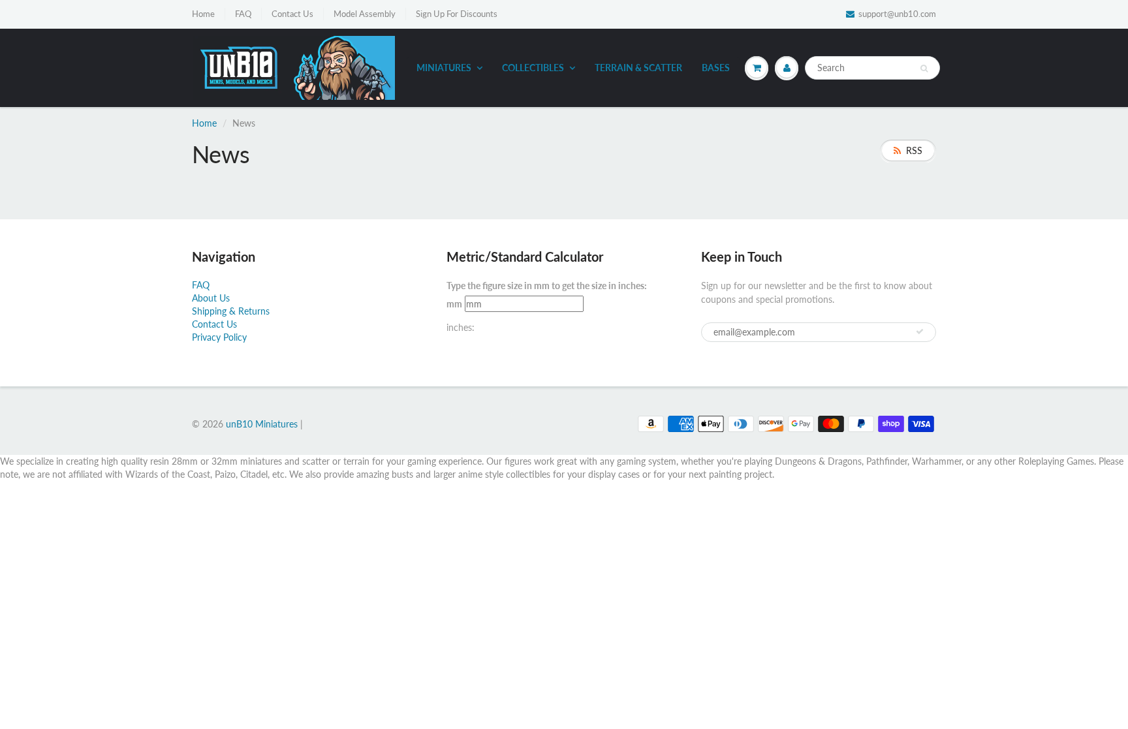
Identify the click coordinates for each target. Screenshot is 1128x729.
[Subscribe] (919, 331)
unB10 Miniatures (262, 423)
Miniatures (443, 67)
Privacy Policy (219, 337)
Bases (716, 67)
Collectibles (533, 67)
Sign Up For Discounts (456, 13)
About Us (211, 297)
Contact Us (292, 13)
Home (203, 13)
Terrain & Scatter (638, 67)
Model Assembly (365, 13)
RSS (914, 150)
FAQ (243, 13)
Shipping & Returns (231, 311)
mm (454, 303)
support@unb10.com (897, 13)
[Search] (924, 68)
